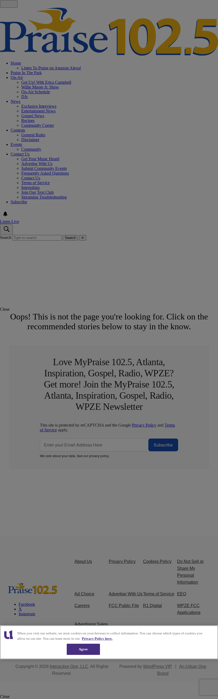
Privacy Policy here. (97, 639)
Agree (83, 649)
